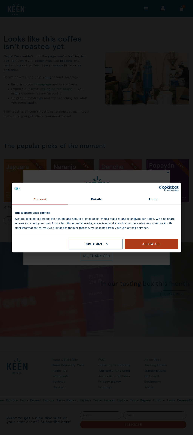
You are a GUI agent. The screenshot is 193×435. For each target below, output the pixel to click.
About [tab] (153, 199)
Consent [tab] (40, 199)
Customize (94, 243)
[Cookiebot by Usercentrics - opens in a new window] (162, 188)
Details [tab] (96, 199)
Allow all (151, 243)
